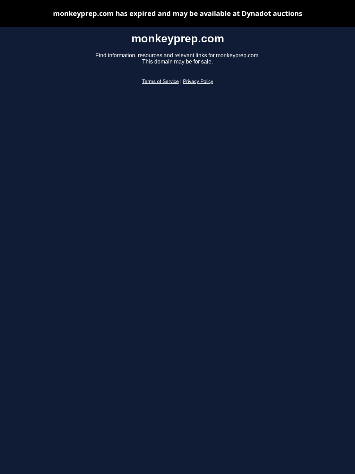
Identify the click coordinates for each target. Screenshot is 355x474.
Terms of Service (160, 81)
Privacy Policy (198, 81)
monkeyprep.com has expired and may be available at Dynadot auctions (177, 13)
